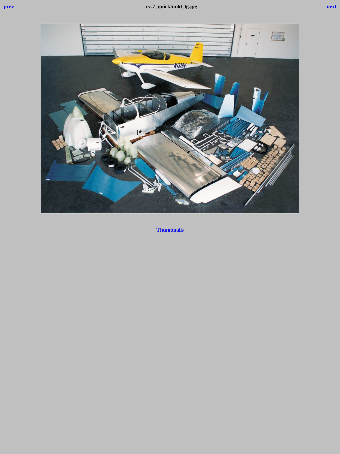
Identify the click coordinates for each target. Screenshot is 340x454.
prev (9, 6)
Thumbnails (170, 230)
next (331, 6)
